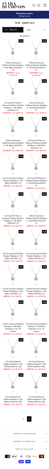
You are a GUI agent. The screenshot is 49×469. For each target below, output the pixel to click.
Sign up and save (25, 449)
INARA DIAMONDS (13, 5)
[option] (24, 14)
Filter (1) (13, 29)
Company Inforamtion (24, 434)
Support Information (24, 441)
